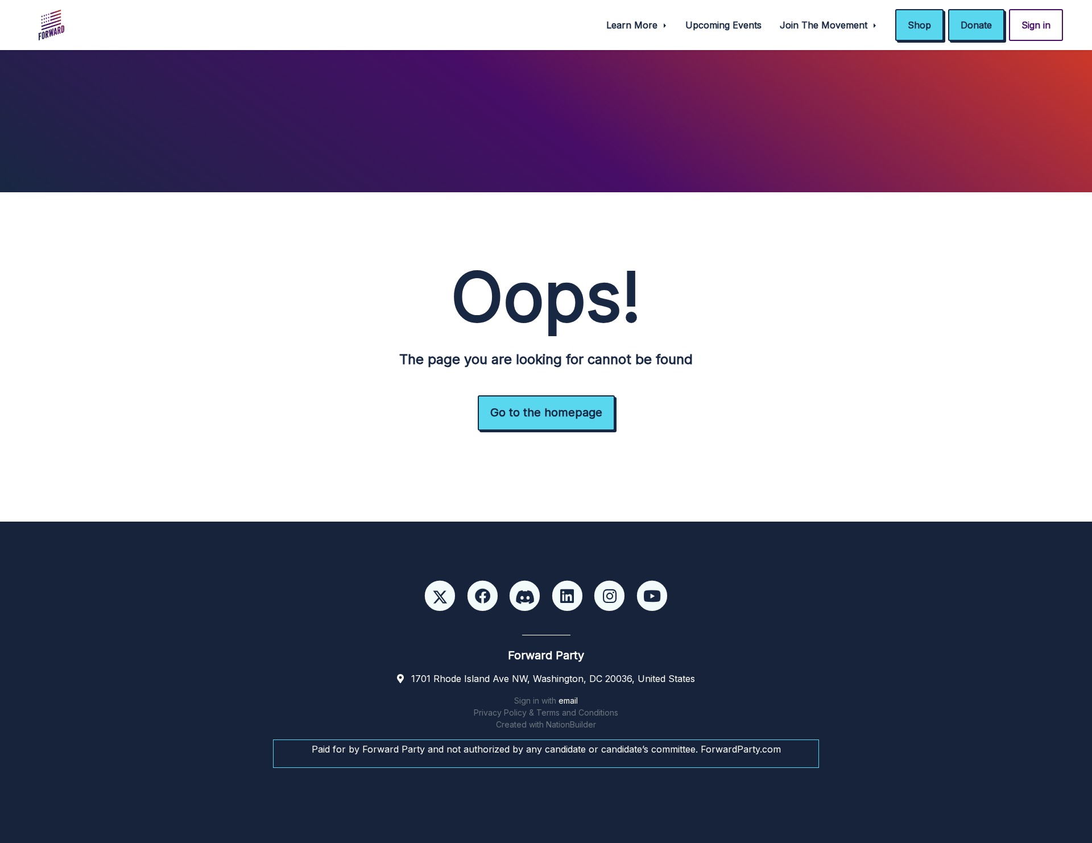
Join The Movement (825, 25)
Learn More (633, 25)
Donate (976, 25)
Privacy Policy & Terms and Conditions (546, 712)
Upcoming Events (723, 25)
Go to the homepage (546, 412)
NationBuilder (571, 724)
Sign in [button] (1035, 25)
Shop (919, 25)
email (568, 700)
